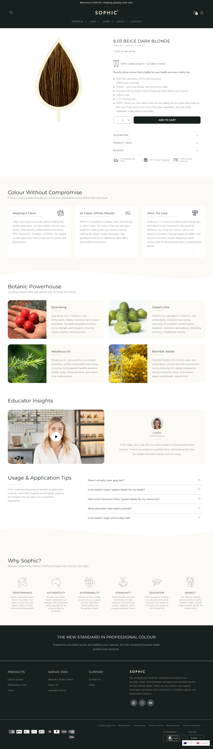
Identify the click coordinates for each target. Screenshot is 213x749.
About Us (53, 684)
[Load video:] (56, 437)
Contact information (192, 725)
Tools (11, 690)
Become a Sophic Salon (60, 679)
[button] (11, 12)
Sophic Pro (111, 726)
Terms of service (156, 725)
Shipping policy (173, 725)
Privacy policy (139, 725)
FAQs (92, 684)
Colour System (16, 679)
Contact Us (95, 679)
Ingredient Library (57, 690)
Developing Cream (17, 684)
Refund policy (124, 725)
